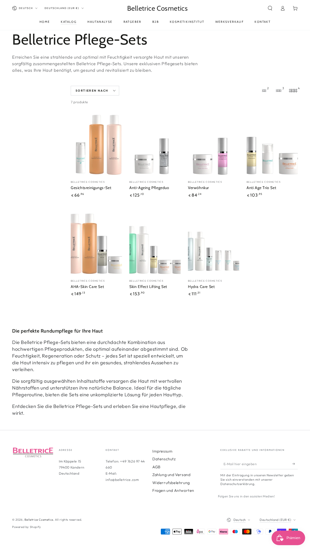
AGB (156, 466)
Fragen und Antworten (173, 490)
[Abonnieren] (295, 463)
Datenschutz (164, 458)
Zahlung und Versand (171, 474)
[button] (270, 8)
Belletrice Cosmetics (38, 519)
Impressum (162, 451)
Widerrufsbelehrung (171, 482)
